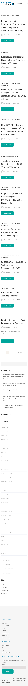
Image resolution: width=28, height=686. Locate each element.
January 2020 (6, 477)
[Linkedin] (9, 615)
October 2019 (6, 490)
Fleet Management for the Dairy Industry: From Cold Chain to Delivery (13, 60)
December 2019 (6, 481)
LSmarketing (7, 34)
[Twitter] (15, 615)
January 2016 (6, 532)
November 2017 (6, 515)
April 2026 (5, 439)
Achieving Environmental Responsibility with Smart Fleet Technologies (12, 232)
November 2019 (6, 486)
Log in (2, 584)
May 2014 (4, 540)
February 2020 (6, 473)
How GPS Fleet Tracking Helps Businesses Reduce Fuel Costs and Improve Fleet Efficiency (14, 398)
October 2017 (6, 519)
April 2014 (5, 544)
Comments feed (5, 590)
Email (3, 664)
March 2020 (5, 469)
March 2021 (5, 452)
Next (20, 352)
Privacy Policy (22, 678)
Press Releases (8, 569)
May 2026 (4, 435)
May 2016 (4, 523)
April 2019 (5, 498)
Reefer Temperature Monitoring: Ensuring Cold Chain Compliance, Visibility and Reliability (14, 376)
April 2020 (5, 465)
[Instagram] (6, 615)
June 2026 (4, 431)
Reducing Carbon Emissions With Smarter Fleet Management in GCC (14, 264)
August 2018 (5, 502)
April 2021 (5, 448)
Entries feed (4, 587)
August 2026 (5, 427)
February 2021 (6, 456)
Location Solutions (7, 15)
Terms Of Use (14, 678)
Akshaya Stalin (7, 207)
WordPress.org (4, 593)
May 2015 (4, 536)
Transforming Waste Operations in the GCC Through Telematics (11, 164)
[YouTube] (12, 615)
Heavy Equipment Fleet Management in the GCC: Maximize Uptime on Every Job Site (14, 391)
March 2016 (5, 528)
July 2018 (4, 507)
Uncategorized (13, 121)
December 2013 (6, 549)
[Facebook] (3, 615)
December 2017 (6, 511)
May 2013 (4, 553)
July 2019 (4, 494)
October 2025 (6, 444)
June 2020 (4, 460)
